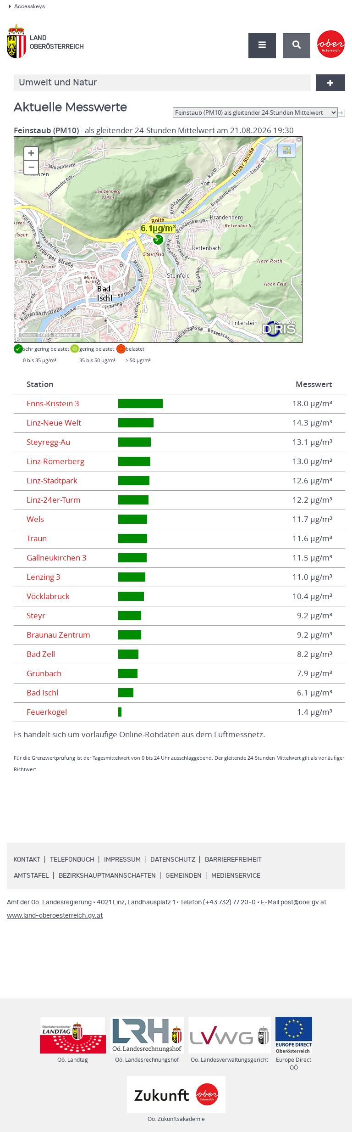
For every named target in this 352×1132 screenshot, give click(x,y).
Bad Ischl (42, 693)
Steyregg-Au (48, 442)
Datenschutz (172, 860)
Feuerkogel (47, 712)
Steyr (36, 616)
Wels (35, 519)
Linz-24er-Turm (54, 500)
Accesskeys (29, 6)
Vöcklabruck (48, 596)
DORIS (44, 335)
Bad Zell (41, 654)
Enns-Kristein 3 (53, 403)
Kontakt (27, 860)
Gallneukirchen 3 (57, 558)
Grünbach (44, 673)
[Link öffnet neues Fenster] (331, 36)
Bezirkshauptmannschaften (107, 876)
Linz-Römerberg (55, 461)
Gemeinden (183, 876)
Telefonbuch (72, 860)
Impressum (122, 860)
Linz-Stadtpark (52, 481)
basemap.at (65, 335)
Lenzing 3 (43, 577)
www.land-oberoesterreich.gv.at (55, 916)
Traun (37, 538)
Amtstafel (31, 876)
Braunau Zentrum (58, 635)
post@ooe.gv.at (303, 902)
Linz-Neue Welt (54, 423)
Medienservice (235, 876)
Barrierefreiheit (233, 860)
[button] (287, 149)
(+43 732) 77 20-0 (229, 902)
